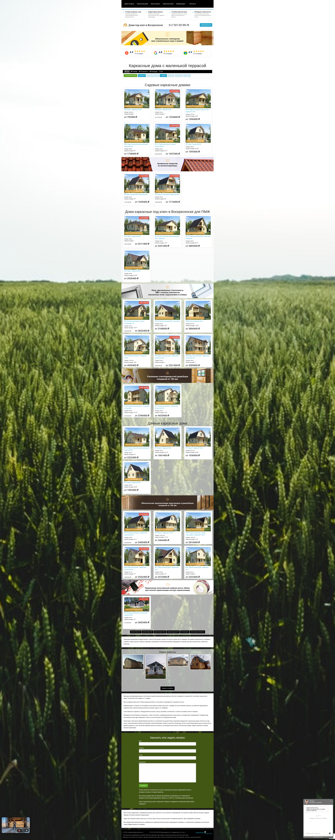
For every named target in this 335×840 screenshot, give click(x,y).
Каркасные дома (142, 4)
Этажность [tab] (144, 71)
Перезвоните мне (206, 25)
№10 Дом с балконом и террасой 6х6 (167, 194)
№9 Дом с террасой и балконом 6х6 (136, 194)
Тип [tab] (127, 71)
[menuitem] (129, 4)
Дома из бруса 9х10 (160, 632)
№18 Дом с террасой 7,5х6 (194, 448)
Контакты (192, 4)
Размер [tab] (134, 71)
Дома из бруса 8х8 (147, 632)
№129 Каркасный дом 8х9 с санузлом (167, 321)
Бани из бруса (155, 4)
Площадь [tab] (154, 71)
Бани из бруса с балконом (197, 632)
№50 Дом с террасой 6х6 (163, 109)
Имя (140, 741)
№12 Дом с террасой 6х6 (163, 448)
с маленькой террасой (130, 75)
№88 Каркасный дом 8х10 (194, 321)
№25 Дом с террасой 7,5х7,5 (164, 533)
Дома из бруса (129, 4)
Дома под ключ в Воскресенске (145, 25)
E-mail (140, 755)
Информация (180, 4)
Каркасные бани (168, 4)
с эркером (163, 75)
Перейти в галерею (167, 688)
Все (161, 71)
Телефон (141, 748)
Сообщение (142, 762)
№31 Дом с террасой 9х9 (132, 271)
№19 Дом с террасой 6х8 (132, 482)
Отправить (143, 785)
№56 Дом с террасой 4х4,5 (132, 109)
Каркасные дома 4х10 (173, 632)
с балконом (142, 75)
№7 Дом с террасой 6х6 (193, 144)
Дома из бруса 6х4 (135, 632)
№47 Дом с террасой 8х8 (132, 236)
